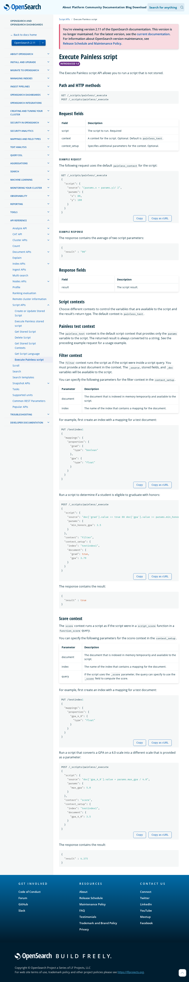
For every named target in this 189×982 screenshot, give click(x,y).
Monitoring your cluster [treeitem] (26, 187)
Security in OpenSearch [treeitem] (24, 122)
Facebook (146, 923)
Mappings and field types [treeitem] (25, 139)
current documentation (153, 34)
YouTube (146, 910)
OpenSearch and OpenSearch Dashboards (26, 22)
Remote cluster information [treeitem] (30, 299)
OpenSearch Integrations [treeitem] (26, 102)
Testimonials (87, 917)
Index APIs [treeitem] (19, 263)
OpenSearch (23, 8)
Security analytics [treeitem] (21, 130)
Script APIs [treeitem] (19, 305)
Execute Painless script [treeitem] (29, 359)
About (67, 7)
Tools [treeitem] (14, 212)
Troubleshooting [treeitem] (21, 414)
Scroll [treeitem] (16, 365)
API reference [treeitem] (18, 220)
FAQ (82, 910)
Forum (22, 898)
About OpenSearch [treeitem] (21, 54)
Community (93, 7)
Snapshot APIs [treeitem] (21, 383)
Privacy (84, 929)
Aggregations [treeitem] (19, 163)
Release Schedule (91, 898)
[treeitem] (48, 54)
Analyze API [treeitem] (20, 228)
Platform (78, 7)
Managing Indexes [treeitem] (21, 78)
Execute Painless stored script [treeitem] (29, 323)
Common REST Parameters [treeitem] (29, 401)
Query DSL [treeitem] (16, 155)
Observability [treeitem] (18, 196)
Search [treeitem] (14, 171)
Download (140, 7)
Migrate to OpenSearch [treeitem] (24, 70)
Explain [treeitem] (17, 257)
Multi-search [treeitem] (20, 275)
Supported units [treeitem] (23, 395)
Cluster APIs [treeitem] (20, 240)
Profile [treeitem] (16, 287)
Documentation (114, 7)
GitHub (23, 904)
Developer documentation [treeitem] (26, 422)
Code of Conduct (29, 892)
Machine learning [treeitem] (21, 179)
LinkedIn (146, 904)
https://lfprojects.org (131, 972)
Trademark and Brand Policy (98, 923)
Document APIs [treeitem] (22, 252)
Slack (21, 910)
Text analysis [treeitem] (18, 147)
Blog (129, 7)
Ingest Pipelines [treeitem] (20, 86)
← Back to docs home (23, 34)
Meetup (145, 917)
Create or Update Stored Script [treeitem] (30, 313)
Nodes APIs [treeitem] (19, 281)
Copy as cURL (160, 218)
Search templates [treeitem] (23, 377)
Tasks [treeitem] (16, 389)
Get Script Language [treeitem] (27, 353)
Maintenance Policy (92, 904)
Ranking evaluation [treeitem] (24, 293)
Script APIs (64, 19)
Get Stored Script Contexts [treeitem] (25, 346)
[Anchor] (103, 85)
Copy (139, 218)
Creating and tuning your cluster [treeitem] (26, 112)
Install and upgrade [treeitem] (23, 62)
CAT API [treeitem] (17, 234)
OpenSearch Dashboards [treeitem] (25, 94)
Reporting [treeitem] (16, 204)
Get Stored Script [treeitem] (25, 331)
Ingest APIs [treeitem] (19, 269)
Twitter (145, 898)
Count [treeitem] (16, 246)
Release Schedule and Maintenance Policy (92, 43)
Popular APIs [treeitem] (20, 407)
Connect (145, 892)
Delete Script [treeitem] (23, 337)
